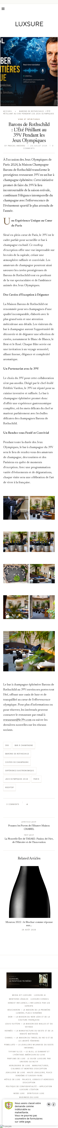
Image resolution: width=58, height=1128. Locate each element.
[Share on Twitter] (36, 804)
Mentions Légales (18, 999)
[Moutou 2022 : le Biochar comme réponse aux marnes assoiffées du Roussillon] (29, 892)
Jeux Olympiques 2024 (16, 779)
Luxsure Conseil (40, 999)
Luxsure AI (40, 995)
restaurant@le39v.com (17, 720)
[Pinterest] (31, 32)
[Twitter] (22, 32)
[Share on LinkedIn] (43, 804)
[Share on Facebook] (33, 804)
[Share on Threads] (49, 804)
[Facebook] (18, 32)
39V (7, 745)
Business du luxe (29, 1097)
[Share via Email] (28, 811)
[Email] (40, 32)
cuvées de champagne (17, 762)
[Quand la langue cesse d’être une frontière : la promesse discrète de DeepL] (29, 71)
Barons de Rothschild (17, 754)
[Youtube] (36, 32)
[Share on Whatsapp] (46, 804)
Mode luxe (19, 1093)
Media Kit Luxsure (22, 995)
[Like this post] (29, 804)
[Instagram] (27, 32)
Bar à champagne (24, 745)
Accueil (7, 111)
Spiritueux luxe (35, 1093)
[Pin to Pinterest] (39, 804)
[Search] (54, 8)
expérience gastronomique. (19, 770)
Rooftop (9, 787)
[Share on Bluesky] (52, 804)
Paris (36, 779)
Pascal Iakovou (16, 146)
